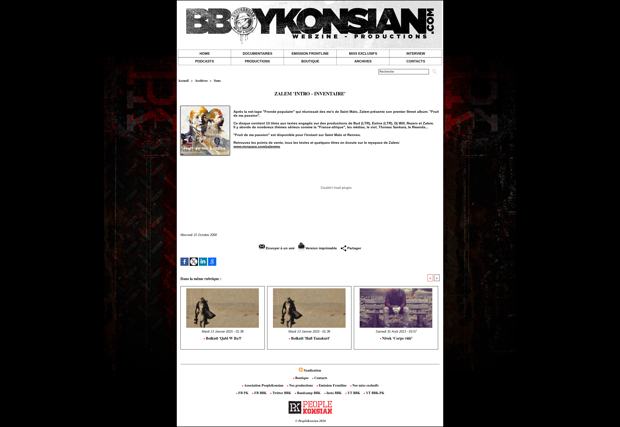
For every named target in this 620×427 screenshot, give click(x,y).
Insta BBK (334, 392)
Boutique (310, 61)
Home (205, 53)
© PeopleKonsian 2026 (310, 421)
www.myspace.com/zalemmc (256, 146)
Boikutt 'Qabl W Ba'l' (223, 338)
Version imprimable (320, 248)
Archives (363, 61)
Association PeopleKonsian (263, 385)
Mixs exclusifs (363, 53)
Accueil (183, 80)
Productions (257, 61)
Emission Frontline (310, 53)
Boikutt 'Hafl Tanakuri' (310, 338)
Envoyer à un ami (279, 248)
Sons (217, 80)
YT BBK (354, 392)
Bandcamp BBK (309, 392)
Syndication (312, 370)
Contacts (320, 377)
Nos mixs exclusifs (365, 385)
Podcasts (204, 61)
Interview (415, 53)
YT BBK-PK (374, 392)
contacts (415, 61)
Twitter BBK (281, 392)
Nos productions (301, 385)
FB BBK (260, 392)
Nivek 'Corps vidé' (396, 338)
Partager (353, 248)
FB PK (243, 392)
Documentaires (257, 53)
